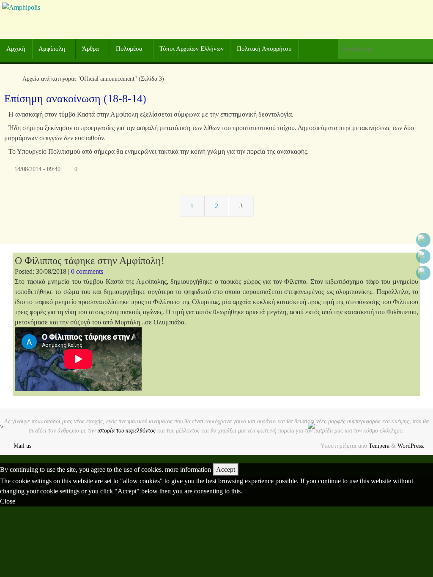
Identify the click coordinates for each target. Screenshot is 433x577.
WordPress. (411, 445)
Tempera (379, 445)
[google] (423, 256)
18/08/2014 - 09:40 (37, 169)
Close (7, 501)
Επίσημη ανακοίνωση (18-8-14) (75, 99)
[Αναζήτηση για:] (385, 49)
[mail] (423, 273)
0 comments (87, 271)
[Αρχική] (8, 78)
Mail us (22, 445)
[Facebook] (423, 240)
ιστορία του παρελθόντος (126, 430)
